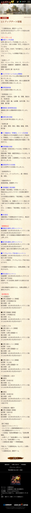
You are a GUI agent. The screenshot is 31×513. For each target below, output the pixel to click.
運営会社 (7, 464)
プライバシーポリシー (15, 467)
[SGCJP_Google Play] (23, 1)
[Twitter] (18, 2)
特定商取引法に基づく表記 (15, 470)
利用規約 (23, 464)
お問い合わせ (15, 464)
